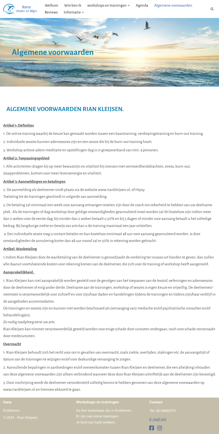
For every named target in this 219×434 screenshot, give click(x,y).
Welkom (51, 5)
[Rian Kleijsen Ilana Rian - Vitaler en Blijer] (20, 9)
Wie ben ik (72, 5)
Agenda (142, 5)
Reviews (51, 12)
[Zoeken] (212, 9)
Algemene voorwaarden (173, 5)
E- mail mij (157, 419)
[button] (129, 6)
